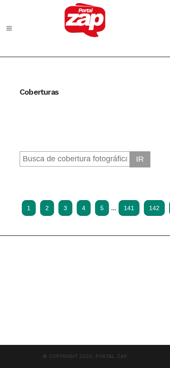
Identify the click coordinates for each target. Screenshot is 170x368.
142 (154, 207)
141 (129, 207)
